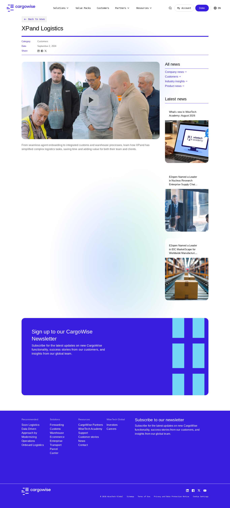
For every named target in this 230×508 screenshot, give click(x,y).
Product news (173, 86)
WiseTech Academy (90, 428)
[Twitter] (199, 489)
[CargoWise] (21, 8)
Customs (55, 428)
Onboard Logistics (33, 445)
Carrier (54, 453)
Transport (55, 445)
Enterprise (56, 441)
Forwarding (57, 424)
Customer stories (88, 437)
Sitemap (130, 496)
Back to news (36, 19)
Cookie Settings (200, 496)
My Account (184, 8)
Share (24, 51)
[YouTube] (205, 489)
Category (26, 41)
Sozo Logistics (30, 424)
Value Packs (83, 8)
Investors (112, 424)
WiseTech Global (116, 419)
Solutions (59, 8)
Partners (120, 8)
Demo (202, 8)
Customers (103, 8)
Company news (174, 71)
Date (24, 46)
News (81, 441)
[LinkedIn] (38, 51)
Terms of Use (144, 496)
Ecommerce (57, 437)
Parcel (54, 449)
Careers (111, 428)
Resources (142, 8)
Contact (83, 445)
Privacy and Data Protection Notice (171, 496)
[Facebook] (42, 51)
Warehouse (57, 432)
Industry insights (175, 81)
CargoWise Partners (90, 424)
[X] (45, 51)
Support (83, 432)
